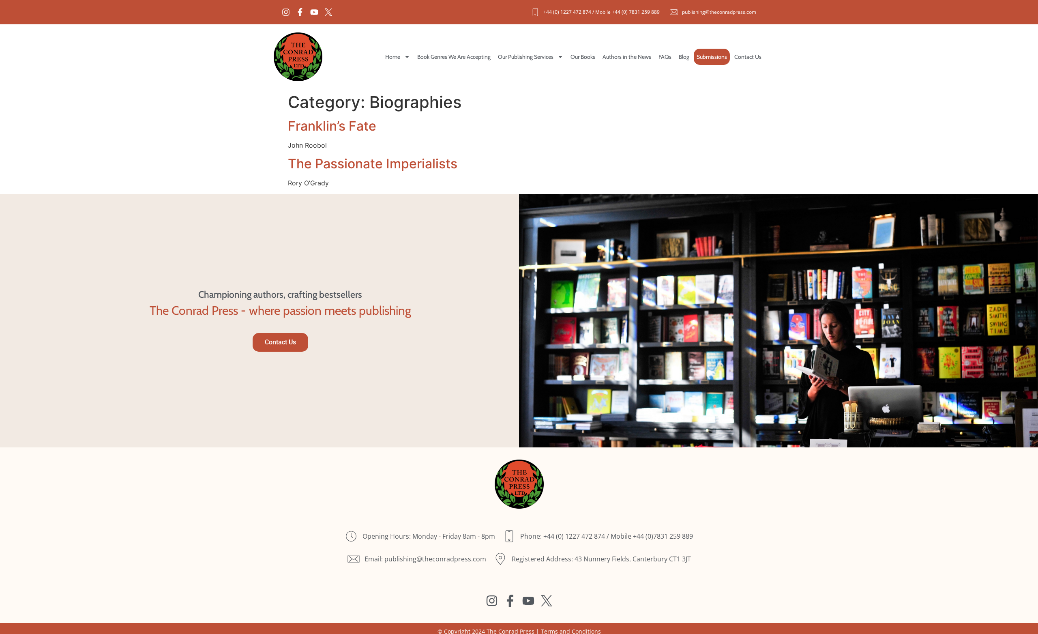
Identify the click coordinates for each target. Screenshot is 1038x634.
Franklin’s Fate (332, 126)
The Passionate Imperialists (372, 164)
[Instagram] (286, 12)
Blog (684, 56)
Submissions (712, 56)
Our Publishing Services (525, 56)
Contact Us (747, 56)
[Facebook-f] (300, 12)
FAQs (664, 56)
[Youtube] (314, 12)
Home (392, 56)
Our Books (582, 56)
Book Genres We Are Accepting (454, 56)
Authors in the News (627, 56)
